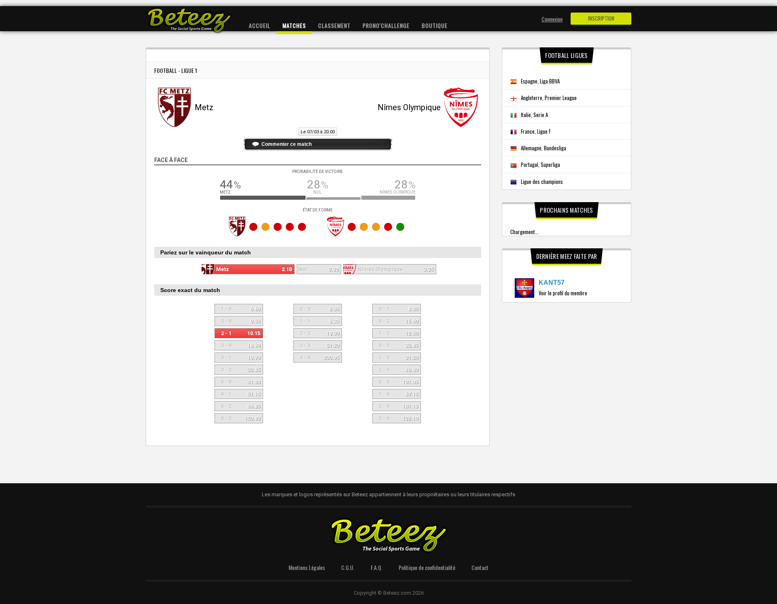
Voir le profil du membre (563, 293)
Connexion (552, 19)
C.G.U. (348, 567)
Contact (479, 567)
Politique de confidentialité (427, 567)
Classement (334, 25)
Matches (294, 25)
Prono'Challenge (386, 25)
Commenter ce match (286, 144)
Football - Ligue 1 (175, 70)
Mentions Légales (307, 567)
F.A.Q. (376, 567)
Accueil (259, 25)
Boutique (435, 25)
